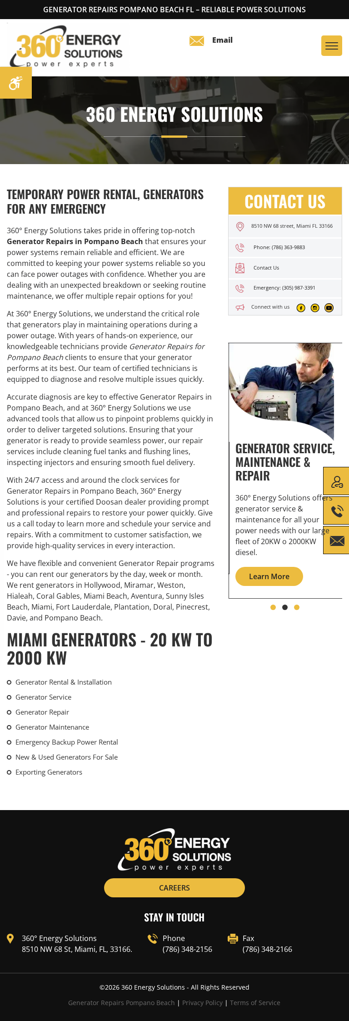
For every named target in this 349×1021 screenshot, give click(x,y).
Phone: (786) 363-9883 (279, 247)
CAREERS (174, 888)
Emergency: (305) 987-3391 (284, 287)
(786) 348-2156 (187, 949)
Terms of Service (255, 1002)
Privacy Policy (202, 1002)
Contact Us (266, 267)
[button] (273, 607)
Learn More (269, 576)
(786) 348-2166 (267, 949)
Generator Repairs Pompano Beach (121, 1002)
